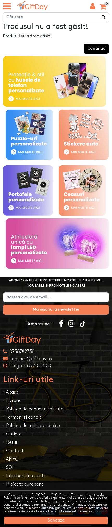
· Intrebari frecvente (24, 476)
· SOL (8, 467)
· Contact (13, 451)
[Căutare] (103, 17)
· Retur (10, 442)
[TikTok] (82, 324)
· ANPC (10, 459)
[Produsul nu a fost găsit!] (32, 5)
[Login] (92, 8)
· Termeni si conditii (23, 417)
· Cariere (12, 434)
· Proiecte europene (23, 484)
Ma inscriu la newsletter (56, 309)
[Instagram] (71, 324)
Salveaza (56, 520)
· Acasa (10, 392)
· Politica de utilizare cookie (31, 425)
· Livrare (11, 400)
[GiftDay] (56, 338)
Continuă (96, 48)
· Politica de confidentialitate (33, 409)
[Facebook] (61, 324)
